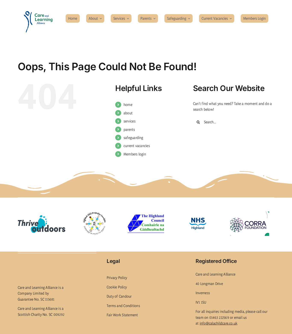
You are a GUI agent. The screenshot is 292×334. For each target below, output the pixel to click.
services (130, 121)
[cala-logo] (38, 12)
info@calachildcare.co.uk (218, 323)
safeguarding (133, 137)
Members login (135, 154)
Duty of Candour (119, 296)
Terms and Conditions (123, 305)
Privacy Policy (117, 277)
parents (129, 129)
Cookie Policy (117, 287)
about (128, 113)
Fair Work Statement (122, 315)
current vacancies (137, 145)
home (128, 104)
